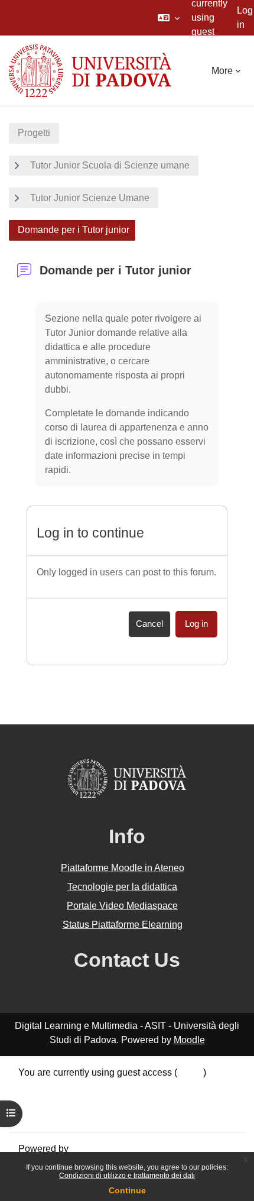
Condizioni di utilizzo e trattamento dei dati (127, 1175)
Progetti (34, 133)
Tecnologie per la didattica (122, 887)
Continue (127, 1190)
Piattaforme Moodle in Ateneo (122, 868)
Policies (35, 1101)
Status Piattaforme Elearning (123, 925)
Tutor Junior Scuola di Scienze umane (110, 165)
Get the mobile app (57, 1115)
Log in (245, 17)
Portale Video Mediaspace (122, 906)
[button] (169, 17)
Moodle (189, 1040)
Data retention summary (68, 1087)
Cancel (149, 624)
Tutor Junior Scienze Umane (89, 198)
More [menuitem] (222, 71)
